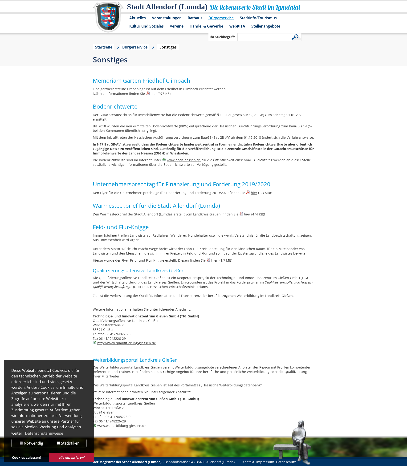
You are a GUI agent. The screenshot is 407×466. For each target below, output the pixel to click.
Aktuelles (137, 17)
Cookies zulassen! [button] (26, 457)
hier (154, 93)
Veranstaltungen (167, 17)
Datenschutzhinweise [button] (44, 433)
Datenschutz (286, 462)
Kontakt (248, 462)
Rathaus (195, 17)
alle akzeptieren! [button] (72, 457)
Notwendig (33, 443)
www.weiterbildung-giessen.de (121, 425)
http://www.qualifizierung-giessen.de (126, 343)
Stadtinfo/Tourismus (258, 17)
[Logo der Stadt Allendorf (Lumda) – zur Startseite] (108, 19)
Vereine (176, 26)
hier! (215, 260)
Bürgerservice (221, 17)
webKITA (237, 26)
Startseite (103, 47)
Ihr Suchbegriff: (222, 37)
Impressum (265, 462)
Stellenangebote (265, 26)
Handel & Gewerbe (206, 26)
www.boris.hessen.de (184, 160)
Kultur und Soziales (146, 26)
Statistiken (70, 443)
